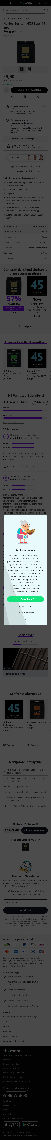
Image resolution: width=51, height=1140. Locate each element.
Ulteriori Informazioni (25, 612)
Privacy (29, 620)
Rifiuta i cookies (25, 606)
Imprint (21, 620)
